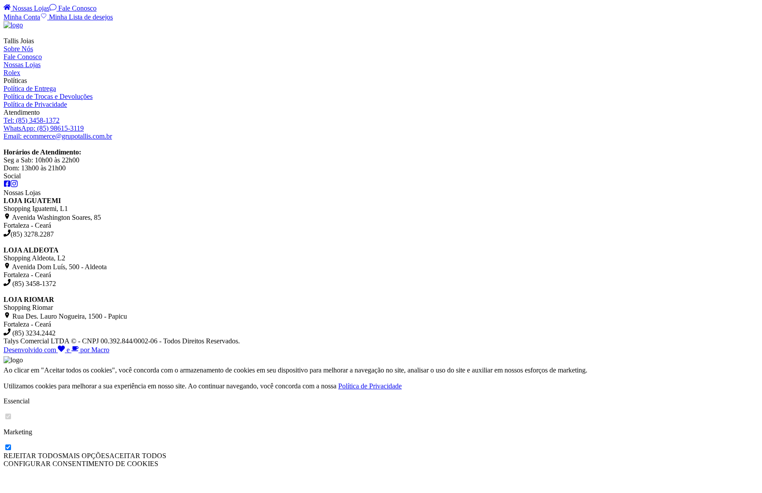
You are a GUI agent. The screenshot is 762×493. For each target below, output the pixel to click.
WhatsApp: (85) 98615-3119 (44, 128)
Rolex (12, 72)
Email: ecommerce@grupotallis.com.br (58, 136)
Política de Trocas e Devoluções (48, 96)
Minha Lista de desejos (80, 17)
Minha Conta (22, 17)
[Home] (13, 25)
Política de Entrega (30, 88)
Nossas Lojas (30, 8)
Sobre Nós (18, 49)
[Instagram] (14, 184)
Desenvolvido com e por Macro (56, 350)
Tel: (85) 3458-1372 (32, 120)
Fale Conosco (76, 8)
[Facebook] (7, 184)
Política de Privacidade (35, 104)
